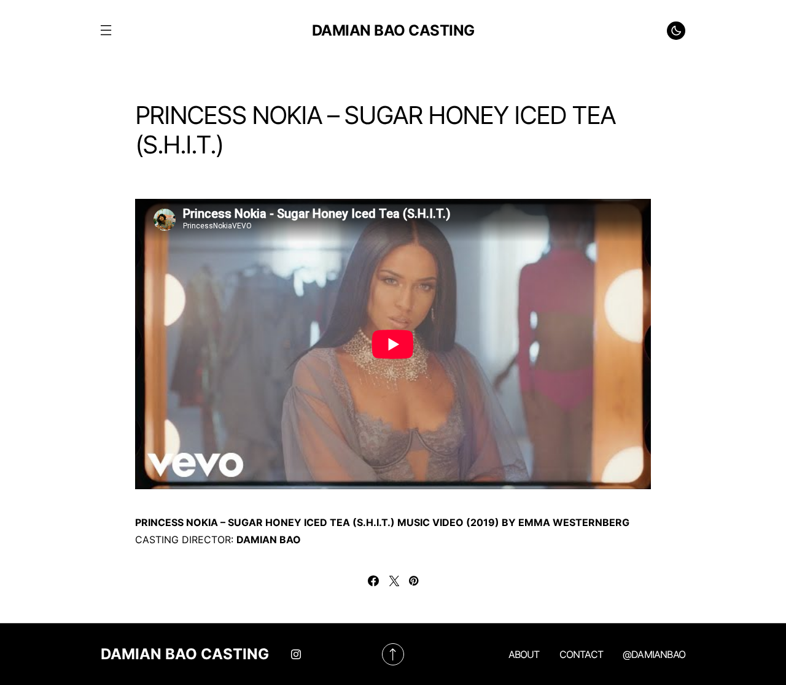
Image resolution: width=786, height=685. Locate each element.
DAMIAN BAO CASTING (393, 30)
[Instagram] (296, 654)
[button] (106, 31)
